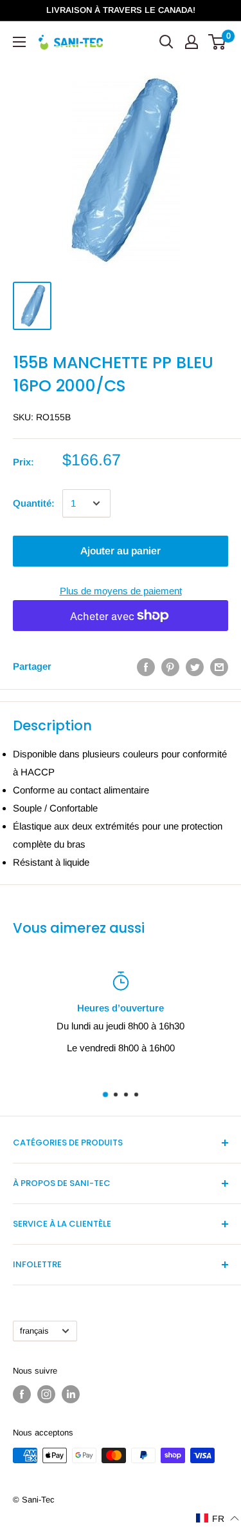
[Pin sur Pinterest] (170, 666)
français (34, 1331)
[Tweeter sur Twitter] (195, 666)
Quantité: (34, 503)
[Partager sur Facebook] (146, 666)
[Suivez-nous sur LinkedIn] (71, 1394)
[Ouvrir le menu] (19, 42)
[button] (218, 1518)
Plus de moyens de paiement (121, 590)
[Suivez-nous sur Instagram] (46, 1394)
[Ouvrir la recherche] (166, 42)
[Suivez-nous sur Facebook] (22, 1394)
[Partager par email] (219, 666)
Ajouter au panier (120, 550)
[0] (218, 42)
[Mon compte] (191, 42)
